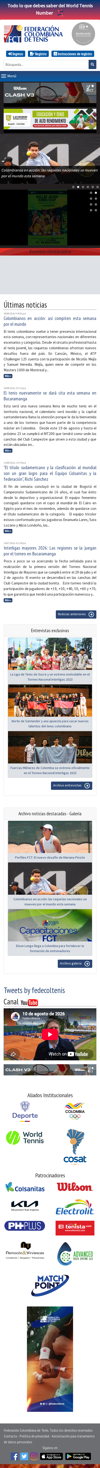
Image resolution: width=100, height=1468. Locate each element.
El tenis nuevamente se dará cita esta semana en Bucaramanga (50, 396)
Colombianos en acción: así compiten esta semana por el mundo (50, 321)
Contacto (10, 1436)
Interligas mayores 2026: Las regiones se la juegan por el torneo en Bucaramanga (50, 551)
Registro (40, 53)
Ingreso (17, 53)
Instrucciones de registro (74, 53)
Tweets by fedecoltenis (34, 990)
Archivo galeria (71, 963)
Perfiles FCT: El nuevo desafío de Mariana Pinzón (50, 857)
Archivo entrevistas (67, 785)
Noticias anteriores (72, 614)
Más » (8, 376)
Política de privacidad (34, 1436)
